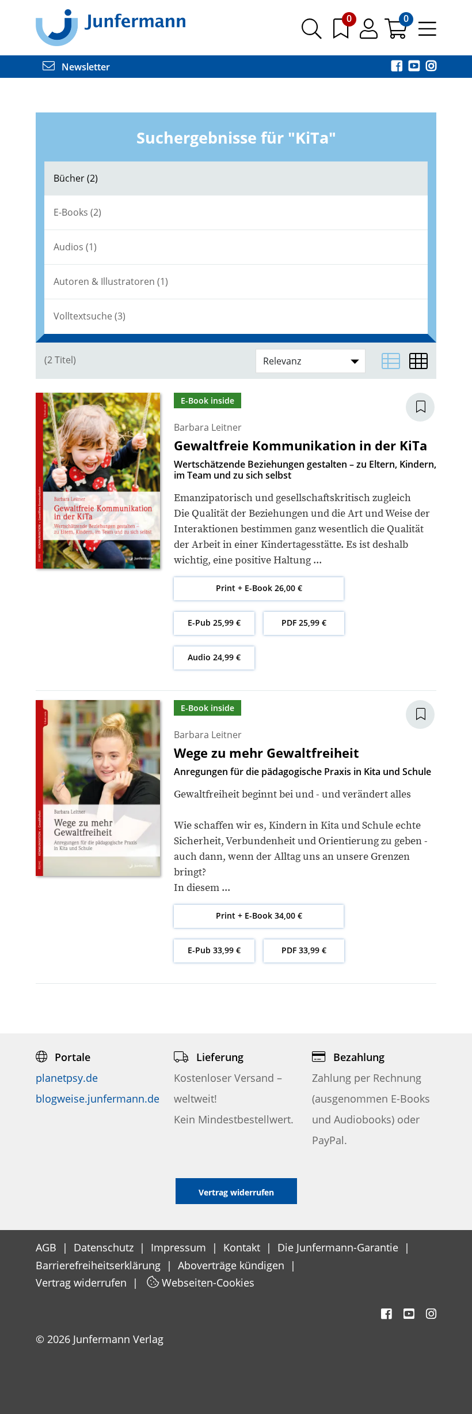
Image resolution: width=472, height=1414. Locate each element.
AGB (47, 1247)
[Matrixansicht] (418, 361)
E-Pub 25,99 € (214, 622)
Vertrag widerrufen (83, 1282)
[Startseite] (110, 27)
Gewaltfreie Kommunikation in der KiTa (300, 445)
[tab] (236, 178)
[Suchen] (312, 33)
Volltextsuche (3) (89, 316)
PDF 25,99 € (303, 622)
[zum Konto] (370, 33)
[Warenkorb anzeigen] (397, 33)
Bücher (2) (76, 178)
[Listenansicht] (391, 361)
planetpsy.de (67, 1078)
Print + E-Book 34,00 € (259, 915)
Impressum (180, 1247)
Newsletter (84, 67)
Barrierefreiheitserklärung (99, 1265)
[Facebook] (397, 67)
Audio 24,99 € (214, 657)
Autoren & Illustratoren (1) (111, 281)
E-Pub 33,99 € (214, 950)
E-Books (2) (77, 212)
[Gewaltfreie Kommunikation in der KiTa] (98, 479)
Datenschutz (105, 1247)
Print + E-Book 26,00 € (259, 587)
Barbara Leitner (208, 427)
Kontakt (243, 1247)
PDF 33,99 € (303, 950)
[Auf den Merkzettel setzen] (427, 407)
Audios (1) (75, 246)
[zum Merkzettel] (342, 33)
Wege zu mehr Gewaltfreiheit (266, 752)
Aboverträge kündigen (232, 1265)
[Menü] (427, 33)
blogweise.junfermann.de (97, 1098)
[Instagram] (431, 67)
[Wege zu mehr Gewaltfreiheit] (98, 787)
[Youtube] (415, 67)
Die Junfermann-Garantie (339, 1247)
